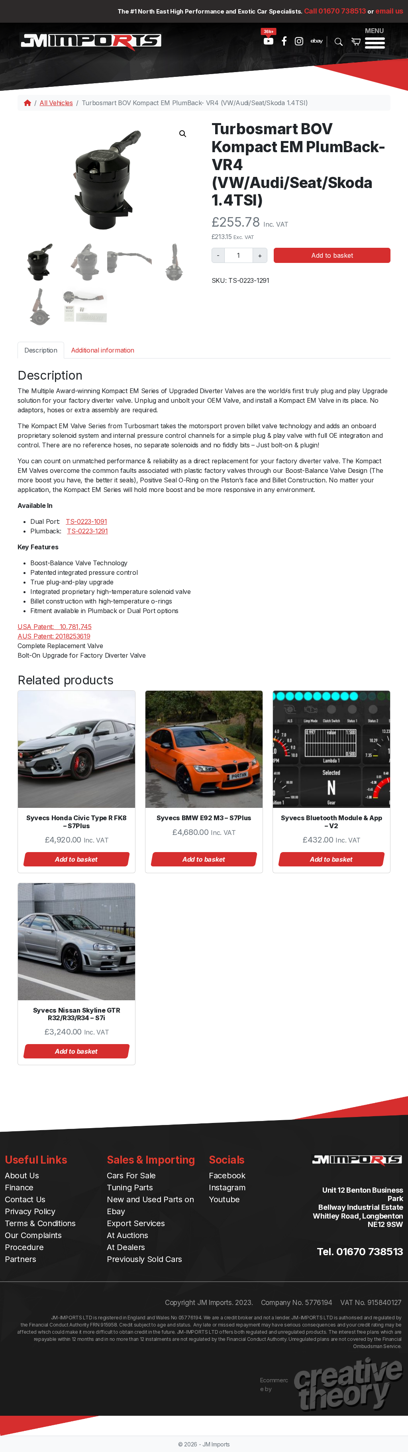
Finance (19, 1187)
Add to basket (332, 255)
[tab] (41, 350)
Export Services (136, 1223)
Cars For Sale (131, 1175)
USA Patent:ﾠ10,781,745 (55, 627)
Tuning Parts (130, 1187)
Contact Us (25, 1199)
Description (40, 350)
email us (389, 11)
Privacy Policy (30, 1211)
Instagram (227, 1187)
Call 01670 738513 (335, 11)
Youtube (224, 1199)
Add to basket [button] (76, 859)
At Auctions (127, 1235)
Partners (20, 1259)
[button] (183, 134)
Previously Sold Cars (144, 1259)
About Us (22, 1175)
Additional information (102, 350)
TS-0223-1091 (86, 521)
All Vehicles (56, 103)
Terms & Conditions (40, 1223)
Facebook (227, 1175)
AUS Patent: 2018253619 (54, 636)
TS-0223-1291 (87, 531)
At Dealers (126, 1247)
